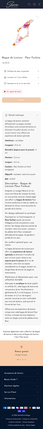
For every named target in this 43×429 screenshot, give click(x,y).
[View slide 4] (25, 360)
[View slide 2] (20, 360)
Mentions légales (30, 425)
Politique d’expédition (28, 422)
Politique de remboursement (13, 419)
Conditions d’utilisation (15, 422)
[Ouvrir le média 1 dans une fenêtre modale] (37, 17)
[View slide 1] (17, 360)
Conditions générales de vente (16, 425)
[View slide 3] (23, 360)
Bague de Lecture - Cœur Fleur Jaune (26, 335)
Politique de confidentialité (29, 419)
